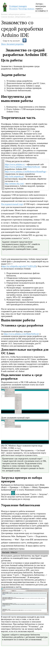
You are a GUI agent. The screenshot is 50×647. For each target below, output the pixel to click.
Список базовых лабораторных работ (16, 17)
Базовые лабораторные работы (13, 14)
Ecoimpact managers (18, 6)
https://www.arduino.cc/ (15, 164)
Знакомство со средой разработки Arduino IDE (22, 29)
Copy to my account (11, 41)
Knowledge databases (26, 9)
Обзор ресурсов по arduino (17, 161)
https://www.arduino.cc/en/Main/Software (22, 167)
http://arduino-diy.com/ (14, 183)
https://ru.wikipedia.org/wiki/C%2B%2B (19, 266)
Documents (13, 9)
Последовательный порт (12, 204)
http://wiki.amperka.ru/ (14, 176)
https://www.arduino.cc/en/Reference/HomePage (25, 171)
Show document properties (12, 44)
